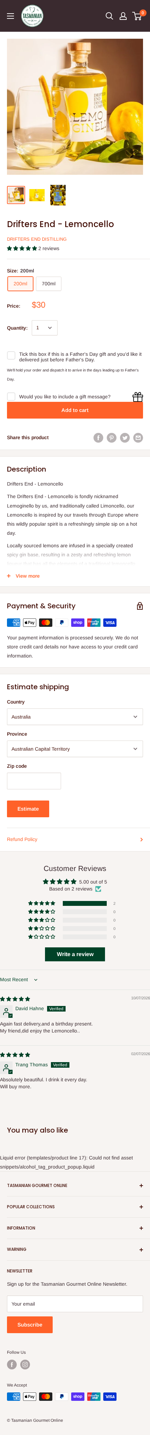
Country (16, 702)
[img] (15, 999)
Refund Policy (22, 839)
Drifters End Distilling (37, 239)
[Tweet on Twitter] (125, 437)
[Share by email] (138, 437)
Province (17, 734)
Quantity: (17, 328)
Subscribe (29, 1325)
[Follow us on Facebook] (12, 1364)
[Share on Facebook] (98, 437)
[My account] (123, 16)
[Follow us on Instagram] (25, 1364)
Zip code (17, 766)
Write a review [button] (75, 954)
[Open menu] (10, 16)
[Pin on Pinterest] (112, 437)
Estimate (28, 809)
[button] (22, 248)
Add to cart (75, 410)
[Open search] (109, 16)
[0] (137, 16)
